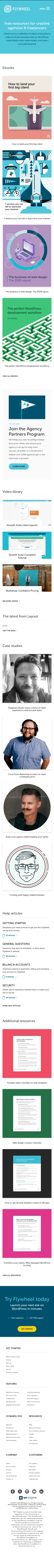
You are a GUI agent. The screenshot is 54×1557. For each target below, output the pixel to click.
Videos (31, 1437)
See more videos (10, 601)
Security (8, 1470)
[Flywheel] (17, 9)
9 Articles (9, 977)
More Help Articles (12, 1006)
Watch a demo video (13, 1357)
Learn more (19, 466)
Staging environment (13, 1405)
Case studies (33, 1440)
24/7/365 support (33, 1398)
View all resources (12, 1275)
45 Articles (10, 956)
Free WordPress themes (37, 1431)
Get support (33, 1463)
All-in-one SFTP (11, 1395)
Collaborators (10, 1398)
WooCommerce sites (13, 1437)
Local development (33, 1392)
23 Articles (10, 935)
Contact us (9, 1479)
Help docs (32, 1466)
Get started (27, 1329)
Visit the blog (9, 631)
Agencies (9, 1425)
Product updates (34, 1473)
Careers (8, 1473)
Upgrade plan (33, 1479)
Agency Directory (35, 1428)
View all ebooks (10, 376)
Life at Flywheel (11, 1476)
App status (32, 1470)
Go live (8, 1369)
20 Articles (10, 998)
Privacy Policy (33, 1508)
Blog (30, 1425)
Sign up (8, 1363)
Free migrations (32, 1395)
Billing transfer (11, 1402)
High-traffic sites (11, 1431)
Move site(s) (10, 1366)
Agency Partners (34, 1476)
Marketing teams (11, 1434)
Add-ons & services (33, 1402)
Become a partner (12, 1372)
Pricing (8, 1360)
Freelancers (10, 1428)
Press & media (11, 1466)
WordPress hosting (12, 1392)
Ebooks (31, 1434)
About (8, 1463)
